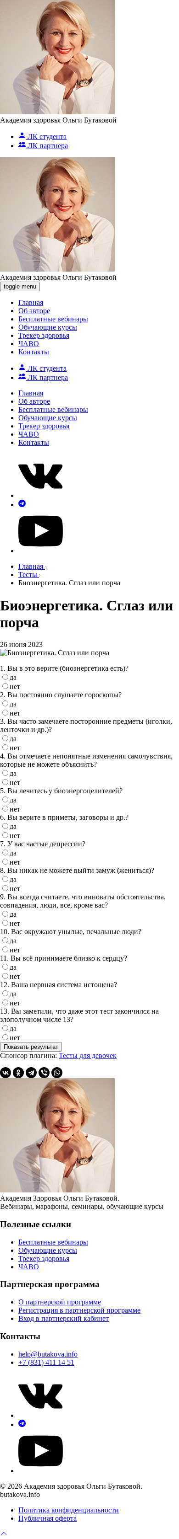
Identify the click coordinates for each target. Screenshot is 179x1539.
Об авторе (34, 311)
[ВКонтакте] (5, 1072)
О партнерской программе (59, 1302)
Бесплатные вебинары (53, 319)
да (13, 677)
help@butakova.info (48, 1354)
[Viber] (44, 1072)
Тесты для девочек (88, 1055)
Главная (30, 302)
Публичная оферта (47, 1518)
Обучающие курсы (47, 327)
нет (15, 686)
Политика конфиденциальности (68, 1510)
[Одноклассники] (18, 1072)
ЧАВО (28, 343)
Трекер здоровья (43, 335)
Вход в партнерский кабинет (63, 1318)
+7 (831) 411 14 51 (46, 1362)
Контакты (33, 352)
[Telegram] (31, 1072)
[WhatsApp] (56, 1072)
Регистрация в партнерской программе (79, 1310)
